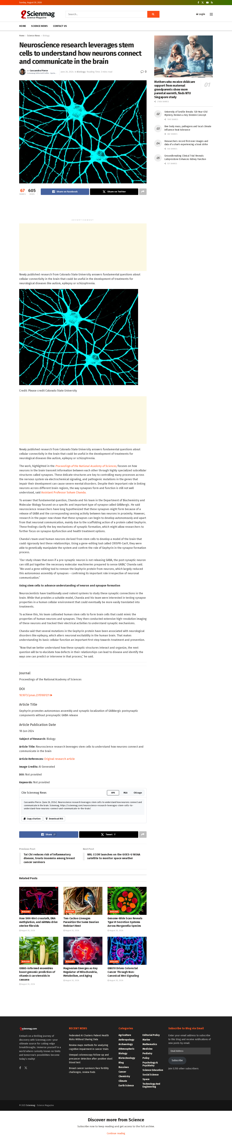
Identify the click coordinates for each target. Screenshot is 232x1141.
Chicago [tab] (138, 793)
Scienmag (30, 1105)
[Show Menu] (211, 14)
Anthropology (126, 1039)
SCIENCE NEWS (39, 26)
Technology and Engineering (151, 1085)
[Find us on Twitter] (202, 2)
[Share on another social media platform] (143, 191)
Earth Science (126, 1085)
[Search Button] (153, 14)
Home (21, 35)
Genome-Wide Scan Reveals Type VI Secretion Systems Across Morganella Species (125, 922)
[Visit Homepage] (37, 14)
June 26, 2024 (67, 71)
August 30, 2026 (28, 930)
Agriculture (125, 1035)
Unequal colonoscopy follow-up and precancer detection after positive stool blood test (90, 1058)
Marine (146, 1039)
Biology (46, 35)
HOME (22, 26)
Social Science (150, 1074)
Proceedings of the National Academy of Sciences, (86, 466)
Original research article (59, 758)
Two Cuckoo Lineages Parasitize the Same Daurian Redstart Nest (81, 922)
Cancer (122, 1071)
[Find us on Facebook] (198, 2)
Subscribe (177, 1060)
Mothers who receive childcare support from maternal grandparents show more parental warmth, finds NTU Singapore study (174, 89)
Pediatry (147, 1053)
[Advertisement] (83, 208)
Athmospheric (126, 1048)
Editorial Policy (151, 1035)
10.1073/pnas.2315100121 (34, 695)
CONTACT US (60, 26)
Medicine (147, 1048)
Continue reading (116, 1133)
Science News (33, 35)
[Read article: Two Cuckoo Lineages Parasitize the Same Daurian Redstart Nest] (82, 901)
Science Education (152, 1070)
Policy (145, 1058)
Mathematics (149, 1044)
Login (201, 14)
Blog (121, 1062)
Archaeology (126, 1044)
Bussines (124, 1067)
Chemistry (124, 1076)
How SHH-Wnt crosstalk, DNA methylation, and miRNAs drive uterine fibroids (38, 922)
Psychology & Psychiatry (150, 1064)
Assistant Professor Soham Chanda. (63, 492)
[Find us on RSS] (212, 2)
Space (145, 1079)
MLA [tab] (125, 793)
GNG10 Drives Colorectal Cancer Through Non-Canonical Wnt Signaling (123, 972)
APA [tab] (113, 793)
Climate (123, 1081)
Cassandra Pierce (39, 71)
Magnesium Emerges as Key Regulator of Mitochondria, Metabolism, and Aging (80, 972)
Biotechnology (127, 1058)
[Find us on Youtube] (207, 2)
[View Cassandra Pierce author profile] (22, 72)
